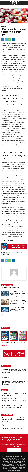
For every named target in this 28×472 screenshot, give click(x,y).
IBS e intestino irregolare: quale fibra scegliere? (13, 376)
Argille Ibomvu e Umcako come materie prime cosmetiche (14, 394)
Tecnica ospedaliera (7, 414)
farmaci (3, 254)
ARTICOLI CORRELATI (7, 285)
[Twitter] (6, 39)
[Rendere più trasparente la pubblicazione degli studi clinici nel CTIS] (5, 309)
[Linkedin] (13, 39)
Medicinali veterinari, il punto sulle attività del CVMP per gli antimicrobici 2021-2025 (18, 301)
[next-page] (5, 315)
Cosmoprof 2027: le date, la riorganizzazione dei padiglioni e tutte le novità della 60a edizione (14, 400)
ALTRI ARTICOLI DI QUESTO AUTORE (10, 287)
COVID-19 (17, 252)
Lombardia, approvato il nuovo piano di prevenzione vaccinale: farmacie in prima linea (13, 382)
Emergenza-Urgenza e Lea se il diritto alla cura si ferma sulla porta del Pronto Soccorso (13, 419)
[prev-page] (2, 315)
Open (8, 254)
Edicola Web (4, 345)
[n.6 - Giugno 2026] (14, 336)
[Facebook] (2, 39)
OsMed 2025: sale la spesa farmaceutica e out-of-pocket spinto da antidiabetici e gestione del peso (14, 370)
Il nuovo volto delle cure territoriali (12, 428)
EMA (21, 252)
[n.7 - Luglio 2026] (4, 246)
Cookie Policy (19, 454)
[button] (2, 3)
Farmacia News (6, 365)
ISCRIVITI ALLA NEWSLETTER (14, 450)
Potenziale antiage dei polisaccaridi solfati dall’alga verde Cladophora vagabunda (12, 407)
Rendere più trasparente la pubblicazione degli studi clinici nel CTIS (17, 309)
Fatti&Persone (8, 24)
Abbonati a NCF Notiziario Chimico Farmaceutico (18, 246)
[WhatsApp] (9, 39)
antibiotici (11, 252)
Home (2, 24)
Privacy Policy (10, 454)
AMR (7, 252)
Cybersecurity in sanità (9, 425)
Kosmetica (4, 390)
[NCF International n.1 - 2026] (23, 336)
